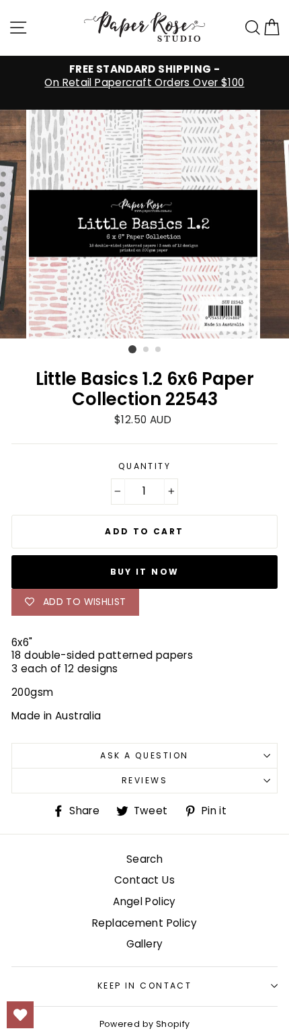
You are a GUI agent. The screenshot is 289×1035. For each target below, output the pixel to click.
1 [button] (132, 349)
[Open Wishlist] (20, 1014)
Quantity (144, 466)
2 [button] (146, 350)
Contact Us (144, 880)
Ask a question (144, 755)
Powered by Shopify (144, 1024)
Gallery (144, 944)
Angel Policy (144, 901)
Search (144, 859)
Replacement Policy (144, 923)
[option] (144, 76)
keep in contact (144, 985)
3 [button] (158, 350)
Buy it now (144, 571)
